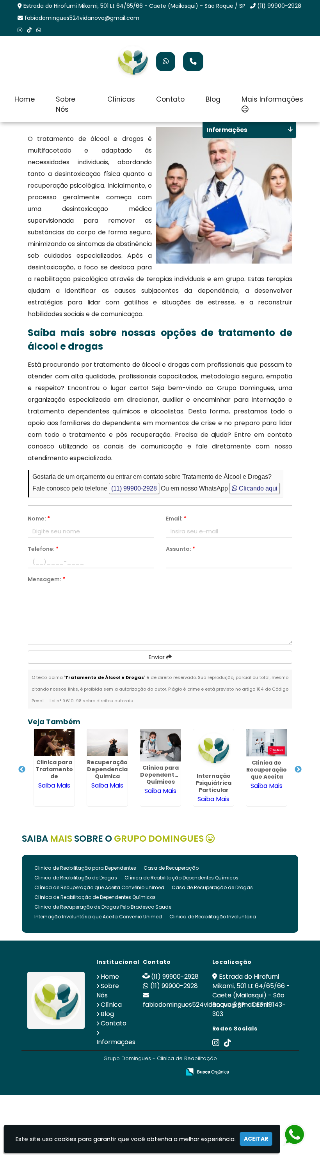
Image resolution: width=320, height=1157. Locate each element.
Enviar (157, 657)
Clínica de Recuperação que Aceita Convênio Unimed (99, 887)
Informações (115, 1041)
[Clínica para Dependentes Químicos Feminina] (160, 745)
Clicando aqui (257, 488)
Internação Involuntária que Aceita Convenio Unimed (98, 916)
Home (24, 99)
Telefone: (43, 549)
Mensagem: (46, 579)
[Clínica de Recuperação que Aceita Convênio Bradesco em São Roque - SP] (266, 742)
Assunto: (180, 549)
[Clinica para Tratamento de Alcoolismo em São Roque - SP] (54, 742)
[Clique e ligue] (193, 61)
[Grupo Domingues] (56, 1000)
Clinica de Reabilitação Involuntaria (212, 916)
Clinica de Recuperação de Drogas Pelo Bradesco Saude (102, 907)
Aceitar (256, 1139)
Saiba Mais (54, 785)
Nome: (39, 518)
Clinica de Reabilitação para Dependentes (85, 868)
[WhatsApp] (38, 30)
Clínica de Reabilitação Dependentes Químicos (181, 877)
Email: (176, 518)
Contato (170, 99)
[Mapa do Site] (97, 1072)
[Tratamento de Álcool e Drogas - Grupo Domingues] (132, 61)
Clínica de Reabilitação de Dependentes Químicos (95, 897)
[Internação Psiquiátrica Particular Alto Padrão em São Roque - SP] (213, 749)
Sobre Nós (65, 104)
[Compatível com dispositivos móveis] (171, 1072)
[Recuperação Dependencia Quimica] (107, 742)
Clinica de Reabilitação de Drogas (75, 877)
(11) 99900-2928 (279, 6)
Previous (22, 770)
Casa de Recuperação (171, 868)
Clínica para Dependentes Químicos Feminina (160, 778)
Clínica (111, 1004)
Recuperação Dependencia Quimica (107, 769)
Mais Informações (272, 99)
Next (298, 770)
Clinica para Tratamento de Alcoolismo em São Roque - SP (54, 779)
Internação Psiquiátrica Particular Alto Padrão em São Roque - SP (213, 793)
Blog (213, 99)
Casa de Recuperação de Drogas (212, 887)
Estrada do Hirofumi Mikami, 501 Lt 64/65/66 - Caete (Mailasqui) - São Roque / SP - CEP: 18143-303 (251, 995)
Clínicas (121, 99)
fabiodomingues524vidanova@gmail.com (82, 18)
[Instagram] (20, 30)
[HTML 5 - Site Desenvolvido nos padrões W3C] (118, 1072)
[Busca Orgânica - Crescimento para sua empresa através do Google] (207, 1071)
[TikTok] (29, 30)
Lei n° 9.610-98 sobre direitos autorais (91, 701)
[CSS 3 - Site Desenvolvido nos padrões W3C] (144, 1072)
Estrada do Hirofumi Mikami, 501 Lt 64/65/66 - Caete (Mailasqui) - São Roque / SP (134, 6)
